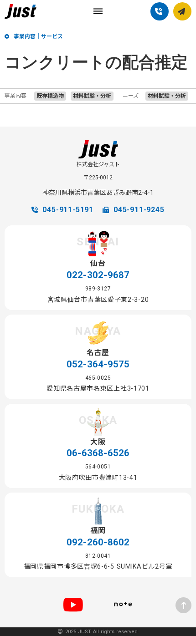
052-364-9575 (98, 364)
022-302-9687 (98, 275)
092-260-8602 (98, 542)
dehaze (98, 11)
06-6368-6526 (98, 453)
